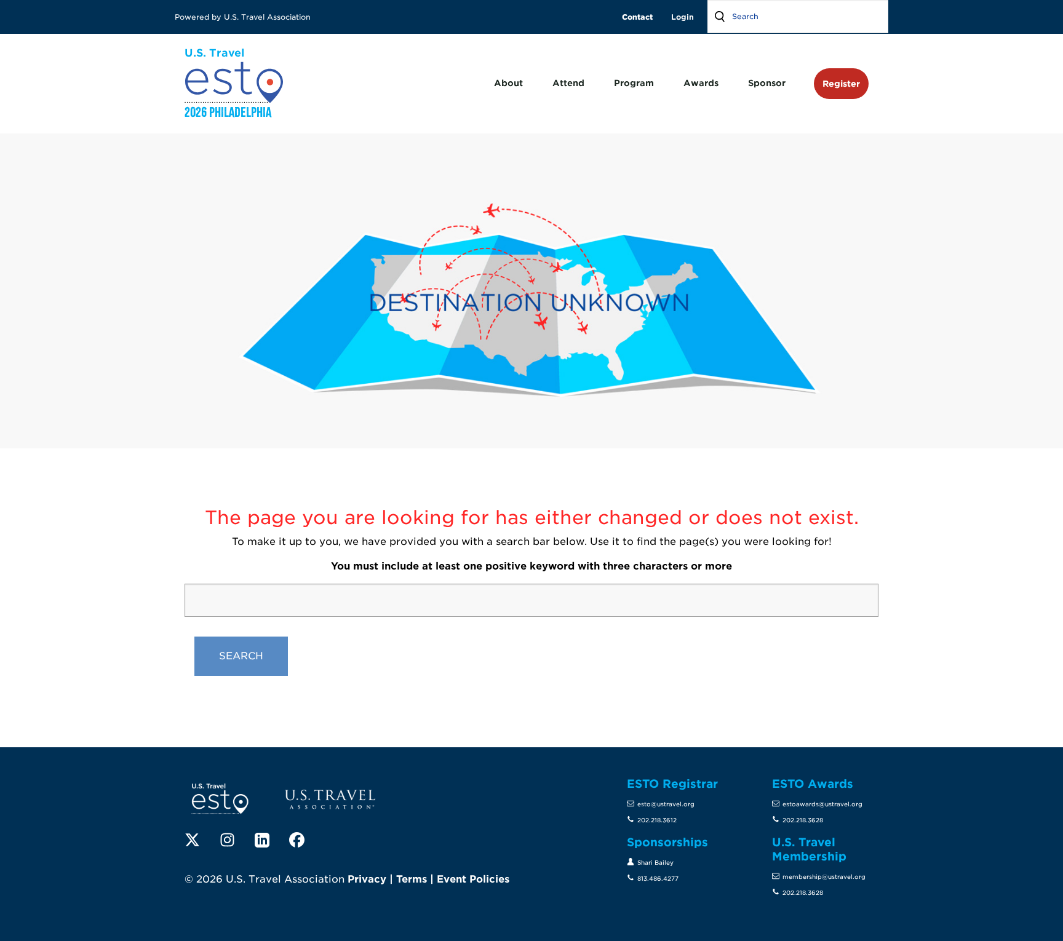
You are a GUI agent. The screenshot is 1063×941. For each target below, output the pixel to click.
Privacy (367, 879)
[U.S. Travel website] (330, 798)
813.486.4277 (658, 878)
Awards (701, 83)
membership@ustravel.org (824, 876)
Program (634, 83)
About (508, 83)
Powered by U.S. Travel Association (244, 17)
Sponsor (767, 83)
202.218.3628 (802, 820)
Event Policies (473, 879)
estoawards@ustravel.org (822, 804)
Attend (568, 83)
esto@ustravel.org (666, 804)
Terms (411, 879)
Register (841, 83)
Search (719, 16)
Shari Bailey (655, 862)
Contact (637, 17)
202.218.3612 (657, 820)
